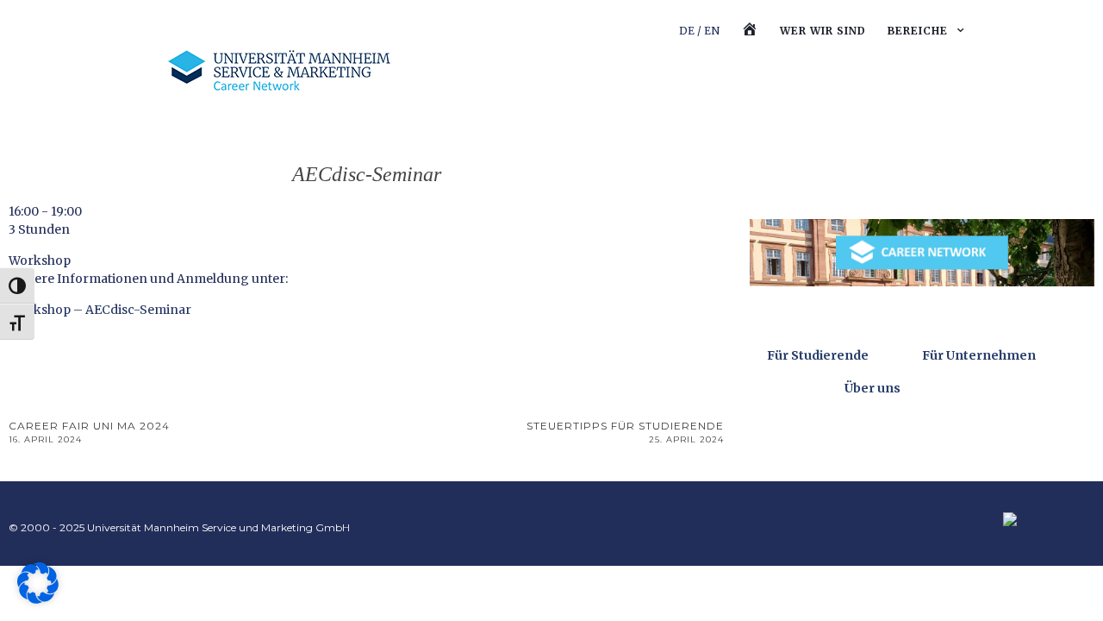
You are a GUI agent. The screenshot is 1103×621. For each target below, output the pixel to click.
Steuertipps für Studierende (625, 431)
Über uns (872, 388)
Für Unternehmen (979, 355)
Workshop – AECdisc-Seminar (100, 309)
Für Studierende (818, 355)
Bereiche (918, 30)
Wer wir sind (823, 30)
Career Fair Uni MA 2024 (89, 431)
